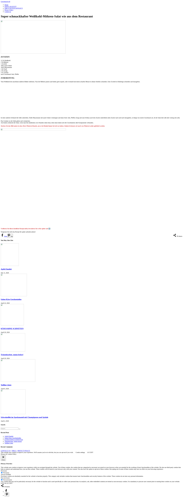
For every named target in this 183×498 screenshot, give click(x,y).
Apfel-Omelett (6, 269)
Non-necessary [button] (5, 478)
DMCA (14, 451)
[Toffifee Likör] (18, 381)
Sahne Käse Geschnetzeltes (11, 299)
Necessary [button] (4, 471)
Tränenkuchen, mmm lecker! (12, 355)
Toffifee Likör (6, 385)
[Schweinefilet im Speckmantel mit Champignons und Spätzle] (13, 413)
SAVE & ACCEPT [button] (6, 483)
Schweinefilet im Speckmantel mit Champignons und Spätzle (24, 417)
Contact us (8, 12)
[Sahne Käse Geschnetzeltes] (14, 296)
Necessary (6, 473)
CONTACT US (5, 451)
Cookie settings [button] (80, 452)
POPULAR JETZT (10, 6)
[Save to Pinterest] (7, 494)
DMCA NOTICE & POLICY (14, 8)
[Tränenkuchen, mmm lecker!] (13, 351)
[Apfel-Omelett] (10, 265)
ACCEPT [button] (90, 452)
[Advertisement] (58, 99)
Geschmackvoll (5, 1)
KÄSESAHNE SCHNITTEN (12, 329)
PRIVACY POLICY (24, 451)
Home (6, 5)
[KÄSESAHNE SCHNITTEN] (12, 325)
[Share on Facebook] (6, 491)
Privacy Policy (9, 10)
